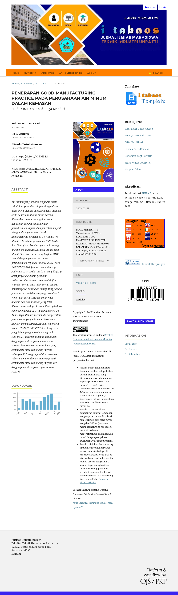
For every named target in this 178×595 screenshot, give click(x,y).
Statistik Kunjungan (153, 264)
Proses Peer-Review (137, 149)
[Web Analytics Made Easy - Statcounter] (132, 264)
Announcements (70, 73)
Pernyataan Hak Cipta (138, 135)
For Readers (131, 343)
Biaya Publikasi (134, 169)
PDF (80, 189)
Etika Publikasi (134, 142)
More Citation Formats (91, 260)
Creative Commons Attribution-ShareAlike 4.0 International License (93, 339)
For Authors (131, 349)
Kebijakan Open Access (139, 128)
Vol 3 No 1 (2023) (44, 83)
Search (157, 73)
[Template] (146, 104)
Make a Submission (140, 321)
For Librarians (132, 354)
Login (163, 7)
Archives (47, 73)
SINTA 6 (146, 193)
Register (149, 7)
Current (30, 73)
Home (15, 73)
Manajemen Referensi (138, 162)
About (92, 73)
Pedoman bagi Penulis (138, 155)
